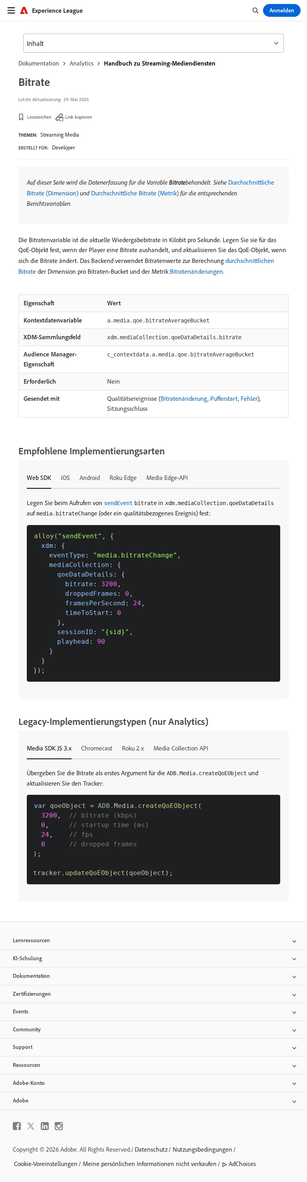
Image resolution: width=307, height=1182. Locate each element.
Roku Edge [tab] (123, 478)
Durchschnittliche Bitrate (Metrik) (135, 193)
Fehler (249, 398)
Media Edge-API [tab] (167, 478)
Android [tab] (90, 478)
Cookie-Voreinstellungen (46, 1164)
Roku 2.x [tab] (133, 748)
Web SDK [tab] (39, 478)
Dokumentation (38, 63)
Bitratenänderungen (196, 271)
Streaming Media (59, 134)
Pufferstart (224, 398)
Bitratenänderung (184, 398)
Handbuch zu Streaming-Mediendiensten (159, 63)
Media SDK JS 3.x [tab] (49, 748)
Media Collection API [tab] (181, 748)
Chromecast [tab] (96, 748)
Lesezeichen (39, 117)
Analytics (82, 63)
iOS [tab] (65, 478)
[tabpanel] (153, 589)
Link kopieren (78, 117)
